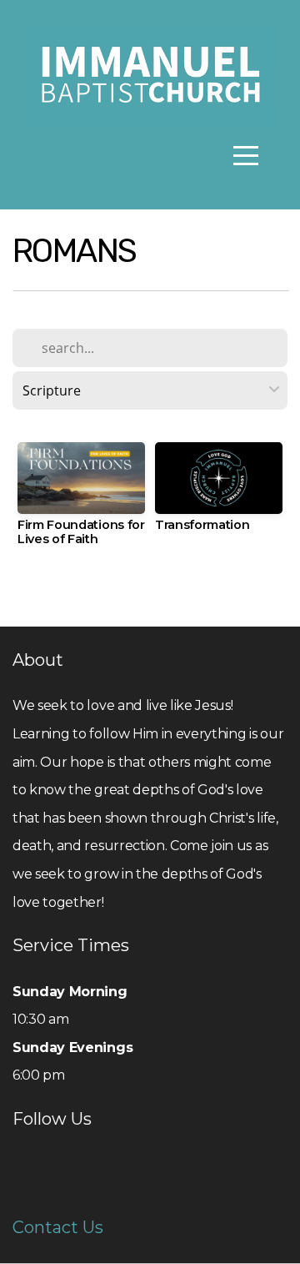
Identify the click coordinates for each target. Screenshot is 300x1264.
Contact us (57, 1227)
